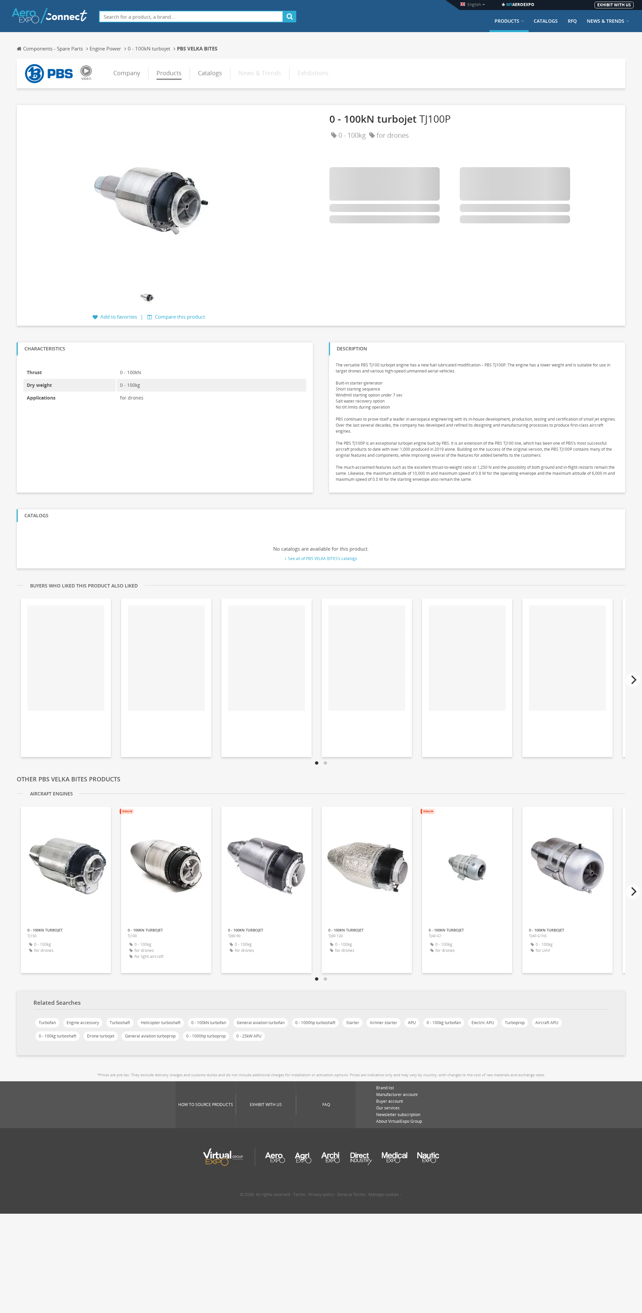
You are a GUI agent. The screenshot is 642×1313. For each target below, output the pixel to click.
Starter (352, 1022)
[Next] (633, 679)
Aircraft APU (546, 1022)
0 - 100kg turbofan (444, 1022)
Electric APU (482, 1022)
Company (126, 73)
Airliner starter (383, 1022)
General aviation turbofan (261, 1022)
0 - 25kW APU (248, 1036)
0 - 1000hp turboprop (206, 1036)
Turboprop (515, 1022)
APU (412, 1022)
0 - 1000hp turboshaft (315, 1022)
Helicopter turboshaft (161, 1022)
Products (507, 21)
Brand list (385, 1088)
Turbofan (47, 1022)
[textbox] (191, 16)
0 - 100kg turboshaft (57, 1036)
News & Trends (605, 21)
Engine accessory (83, 1022)
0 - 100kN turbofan (208, 1022)
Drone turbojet (100, 1036)
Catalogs (546, 21)
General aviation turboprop (150, 1036)
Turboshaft (120, 1022)
